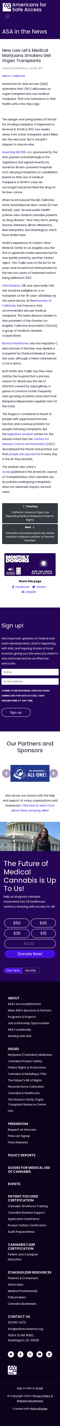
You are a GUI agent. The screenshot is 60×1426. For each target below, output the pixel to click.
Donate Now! (30, 954)
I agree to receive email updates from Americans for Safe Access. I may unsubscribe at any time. (25, 695)
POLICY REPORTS (21, 1155)
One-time (13, 971)
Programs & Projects (22, 1017)
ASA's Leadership (19, 1030)
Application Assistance (23, 1219)
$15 (43, 933)
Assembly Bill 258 (13, 152)
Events (14, 1184)
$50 (17, 923)
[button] (6, 773)
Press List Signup (19, 1136)
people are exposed (23, 454)
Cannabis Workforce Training (28, 1206)
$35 (43, 923)
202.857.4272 (17, 1322)
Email (39, 1388)
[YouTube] (40, 1354)
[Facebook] (20, 1354)
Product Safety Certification (27, 1225)
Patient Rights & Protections (27, 1068)
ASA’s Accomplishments (24, 1004)
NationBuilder (39, 1408)
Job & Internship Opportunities (28, 1023)
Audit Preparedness (21, 1232)
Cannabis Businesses (22, 1304)
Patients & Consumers (23, 1278)
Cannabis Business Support (26, 1213)
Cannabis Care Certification (21, 1246)
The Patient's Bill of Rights (25, 1080)
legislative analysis (20, 434)
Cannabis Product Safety (25, 1061)
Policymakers (17, 1297)
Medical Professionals (22, 1291)
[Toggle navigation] (7, 16)
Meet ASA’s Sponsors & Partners (29, 1010)
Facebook (22, 587)
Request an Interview (22, 1130)
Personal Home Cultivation (26, 1087)
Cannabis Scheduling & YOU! (27, 1074)
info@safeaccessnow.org (25, 1329)
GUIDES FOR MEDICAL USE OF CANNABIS (29, 1169)
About (14, 998)
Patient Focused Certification (23, 1198)
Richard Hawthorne (15, 343)
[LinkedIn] (49, 1354)
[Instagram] (30, 1354)
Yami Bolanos (11, 286)
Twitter (41, 587)
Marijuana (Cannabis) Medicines (30, 1055)
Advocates (15, 1285)
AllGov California (13, 76)
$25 (17, 933)
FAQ (10, 1111)
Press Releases (18, 1142)
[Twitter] (11, 1354)
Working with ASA (19, 1036)
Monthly (30, 971)
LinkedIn (30, 592)
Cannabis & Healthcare (24, 1093)
